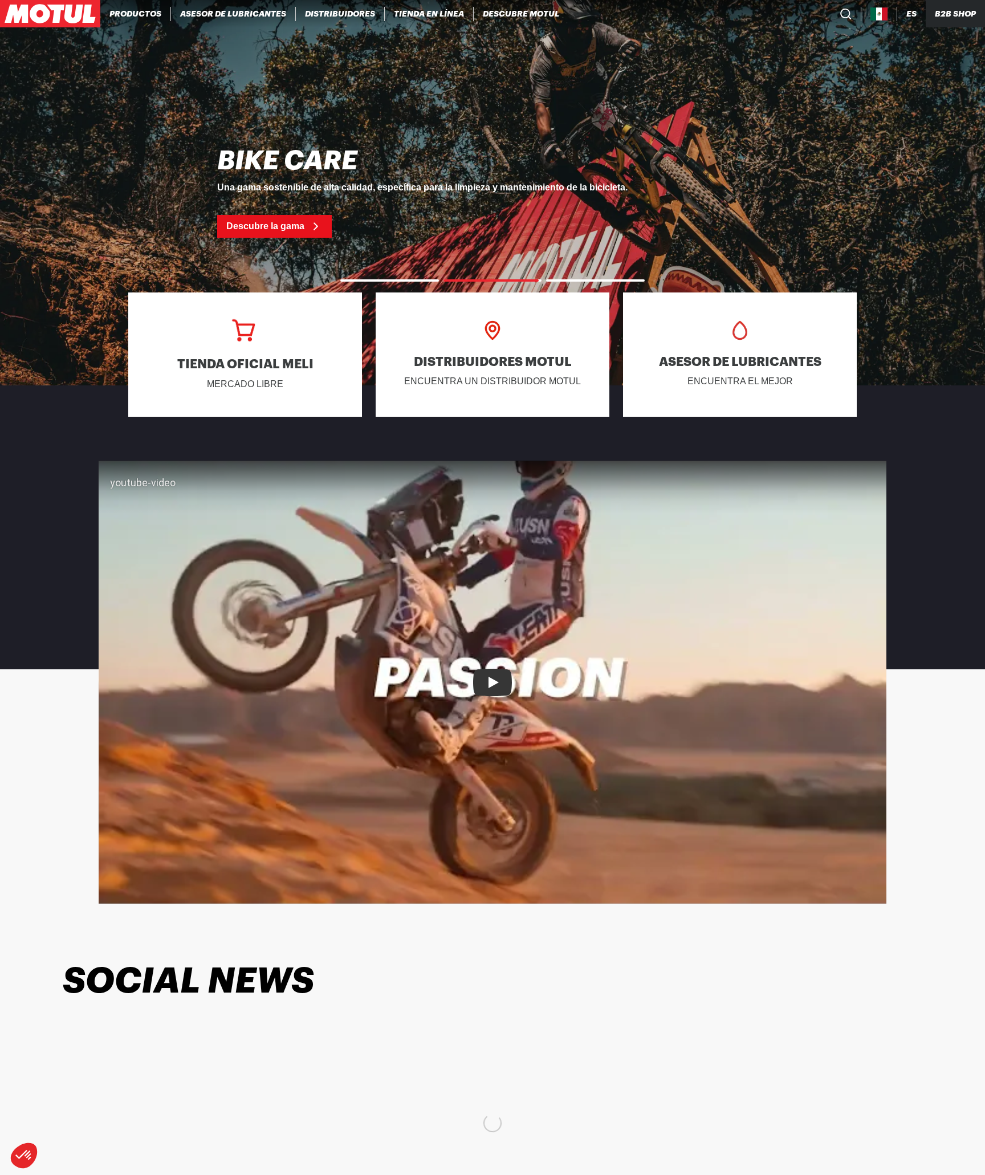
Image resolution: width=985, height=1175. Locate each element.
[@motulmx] (87, 1040)
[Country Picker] (879, 14)
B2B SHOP (955, 14)
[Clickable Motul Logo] (50, 13)
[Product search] (846, 13)
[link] (429, 13)
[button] (24, 1155)
